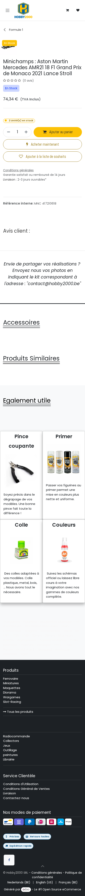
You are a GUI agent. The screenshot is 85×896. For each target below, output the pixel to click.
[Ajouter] (26, 132)
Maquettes (11, 688)
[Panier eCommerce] (67, 10)
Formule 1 (15, 29)
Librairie (8, 759)
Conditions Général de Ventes (26, 789)
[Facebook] (9, 860)
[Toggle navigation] (7, 10)
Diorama (9, 692)
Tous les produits (19, 711)
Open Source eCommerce (61, 889)
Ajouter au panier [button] (60, 132)
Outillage (10, 750)
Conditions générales (46, 873)
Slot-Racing (12, 702)
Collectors (11, 741)
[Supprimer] (8, 132)
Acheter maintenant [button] (44, 144)
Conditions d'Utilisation (20, 784)
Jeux (6, 745)
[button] (42, 866)
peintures (10, 755)
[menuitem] (18, 882)
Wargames (11, 697)
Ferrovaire (10, 678)
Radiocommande (16, 736)
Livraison (9, 179)
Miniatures (11, 683)
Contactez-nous (16, 798)
